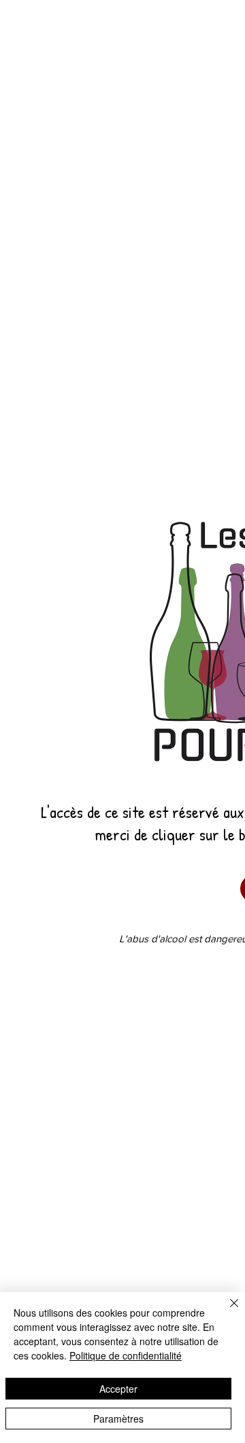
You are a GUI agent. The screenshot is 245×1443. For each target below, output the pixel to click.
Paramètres (118, 1418)
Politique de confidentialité (125, 1355)
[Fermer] (226, 1311)
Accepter (118, 1388)
